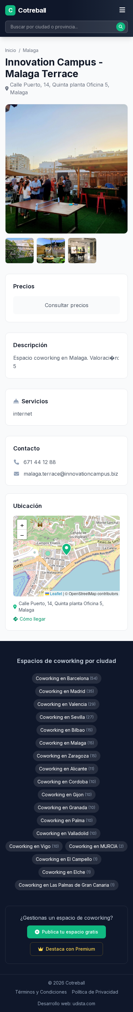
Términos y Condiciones (41, 992)
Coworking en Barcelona (66, 678)
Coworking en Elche (66, 872)
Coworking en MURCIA (96, 846)
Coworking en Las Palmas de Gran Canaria (67, 885)
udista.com (84, 1003)
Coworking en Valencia (66, 704)
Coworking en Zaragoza (67, 756)
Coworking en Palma (67, 820)
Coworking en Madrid (66, 691)
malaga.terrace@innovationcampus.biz (71, 473)
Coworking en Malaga (66, 743)
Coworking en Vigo (34, 846)
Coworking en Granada (66, 807)
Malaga (30, 50)
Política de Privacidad (95, 992)
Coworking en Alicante (66, 768)
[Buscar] (120, 26)
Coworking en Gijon (67, 794)
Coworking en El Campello (66, 859)
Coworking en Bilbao (66, 730)
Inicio (10, 50)
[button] (66, 549)
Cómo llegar (33, 619)
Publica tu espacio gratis (70, 932)
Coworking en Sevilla (67, 717)
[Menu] (122, 10)
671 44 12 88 (40, 462)
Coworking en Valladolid (66, 833)
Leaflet (55, 593)
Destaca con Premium (70, 949)
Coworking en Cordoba (66, 781)
